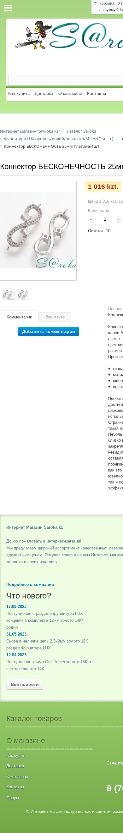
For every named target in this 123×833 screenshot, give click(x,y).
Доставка (44, 93)
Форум (12, 797)
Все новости (25, 684)
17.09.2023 (16, 606)
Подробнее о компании (30, 584)
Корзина (106, 3)
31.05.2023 (16, 634)
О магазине (70, 93)
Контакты (96, 93)
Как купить (19, 93)
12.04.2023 (16, 655)
